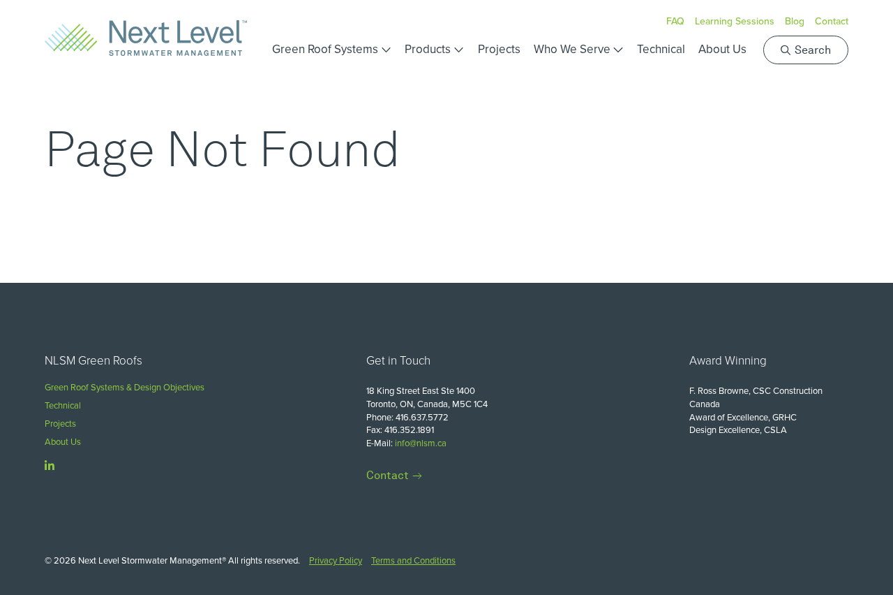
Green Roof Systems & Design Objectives (124, 387)
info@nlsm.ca (420, 442)
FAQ (675, 21)
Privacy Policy (335, 560)
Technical (661, 49)
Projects (499, 49)
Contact (831, 21)
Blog (794, 21)
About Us (722, 49)
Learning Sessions (734, 21)
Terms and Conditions (413, 560)
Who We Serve (572, 49)
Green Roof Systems (325, 49)
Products (428, 49)
